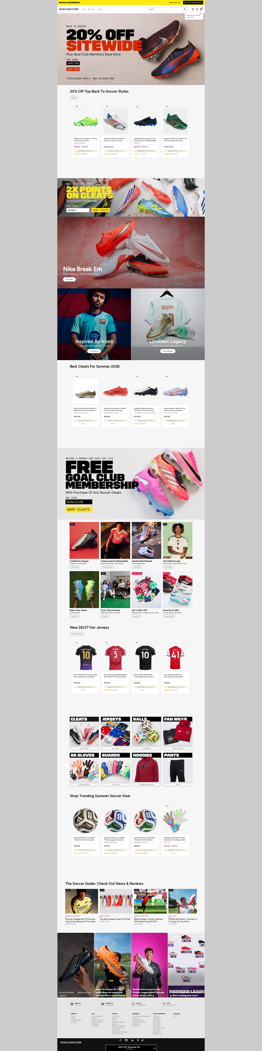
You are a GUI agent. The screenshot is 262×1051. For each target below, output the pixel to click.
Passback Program (76, 1020)
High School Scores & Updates (141, 1016)
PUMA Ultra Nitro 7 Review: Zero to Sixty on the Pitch (184, 920)
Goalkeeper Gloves (84, 784)
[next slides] (196, 906)
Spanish (175, 1016)
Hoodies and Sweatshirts (146, 784)
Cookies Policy (116, 1030)
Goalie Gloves (156, 1032)
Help (93, 1013)
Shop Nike (69, 279)
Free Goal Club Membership (69, 3)
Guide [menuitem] (99, 9)
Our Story (73, 1022)
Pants (177, 784)
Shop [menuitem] (83, 9)
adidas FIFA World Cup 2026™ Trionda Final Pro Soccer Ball (84, 839)
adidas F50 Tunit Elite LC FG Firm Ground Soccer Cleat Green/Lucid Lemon (85, 140)
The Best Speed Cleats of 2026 (115, 919)
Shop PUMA (74, 616)
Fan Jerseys (115, 748)
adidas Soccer (157, 1018)
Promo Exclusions (117, 1034)
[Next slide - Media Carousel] (202, 962)
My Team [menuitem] (91, 9)
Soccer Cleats (84, 748)
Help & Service (174, 2)
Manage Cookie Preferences (119, 1032)
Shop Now (131, 49)
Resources (136, 1013)
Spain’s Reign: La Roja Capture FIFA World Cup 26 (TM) (148, 920)
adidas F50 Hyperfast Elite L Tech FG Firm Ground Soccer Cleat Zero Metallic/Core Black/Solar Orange (144, 410)
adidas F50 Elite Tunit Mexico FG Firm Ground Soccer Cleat (175, 140)
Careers (73, 1018)
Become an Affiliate (138, 1020)
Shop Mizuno (137, 567)
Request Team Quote (97, 1016)
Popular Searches (159, 1013)
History (73, 1016)
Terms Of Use (115, 1016)
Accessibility (95, 1026)
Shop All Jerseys (77, 634)
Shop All (74, 98)
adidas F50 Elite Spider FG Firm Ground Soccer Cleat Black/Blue (145, 140)
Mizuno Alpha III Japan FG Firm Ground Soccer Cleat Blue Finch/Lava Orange (174, 410)
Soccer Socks (156, 1022)
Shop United (168, 567)
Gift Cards (135, 1018)
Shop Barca (94, 351)
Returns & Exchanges (118, 1022)
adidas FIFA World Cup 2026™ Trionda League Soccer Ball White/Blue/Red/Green (114, 839)
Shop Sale (136, 616)
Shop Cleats (131, 197)
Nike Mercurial (157, 1034)
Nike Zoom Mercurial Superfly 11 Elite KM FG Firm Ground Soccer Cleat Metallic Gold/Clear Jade (85, 410)
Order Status (95, 1024)
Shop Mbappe (168, 351)
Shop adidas (74, 567)
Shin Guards (115, 784)
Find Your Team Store (97, 1020)
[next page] (189, 127)
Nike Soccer (156, 1016)
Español (114, 1024)
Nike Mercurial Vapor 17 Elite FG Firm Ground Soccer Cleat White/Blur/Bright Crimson (115, 410)
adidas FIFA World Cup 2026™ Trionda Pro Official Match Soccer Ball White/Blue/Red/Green (144, 839)
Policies (114, 1013)
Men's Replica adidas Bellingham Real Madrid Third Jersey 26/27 (115, 676)
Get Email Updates (97, 1022)
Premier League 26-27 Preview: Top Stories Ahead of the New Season (80, 920)
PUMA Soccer (156, 1020)
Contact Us (95, 1018)
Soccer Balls (146, 748)
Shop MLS (105, 616)
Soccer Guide (136, 1024)
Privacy (114, 1020)
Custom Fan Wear (178, 748)
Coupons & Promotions (139, 1022)
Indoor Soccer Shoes (158, 1028)
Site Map (135, 1026)
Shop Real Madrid (107, 567)
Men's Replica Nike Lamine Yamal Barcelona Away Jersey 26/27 (85, 676)
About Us (74, 1013)
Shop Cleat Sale (169, 616)
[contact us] (70, 1044)
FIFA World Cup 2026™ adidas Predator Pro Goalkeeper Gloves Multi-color (175, 839)
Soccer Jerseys (157, 1030)
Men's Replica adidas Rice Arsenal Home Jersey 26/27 (173, 676)
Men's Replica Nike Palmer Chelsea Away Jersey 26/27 (144, 676)
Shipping (114, 1018)
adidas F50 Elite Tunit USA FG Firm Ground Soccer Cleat (114, 140)
